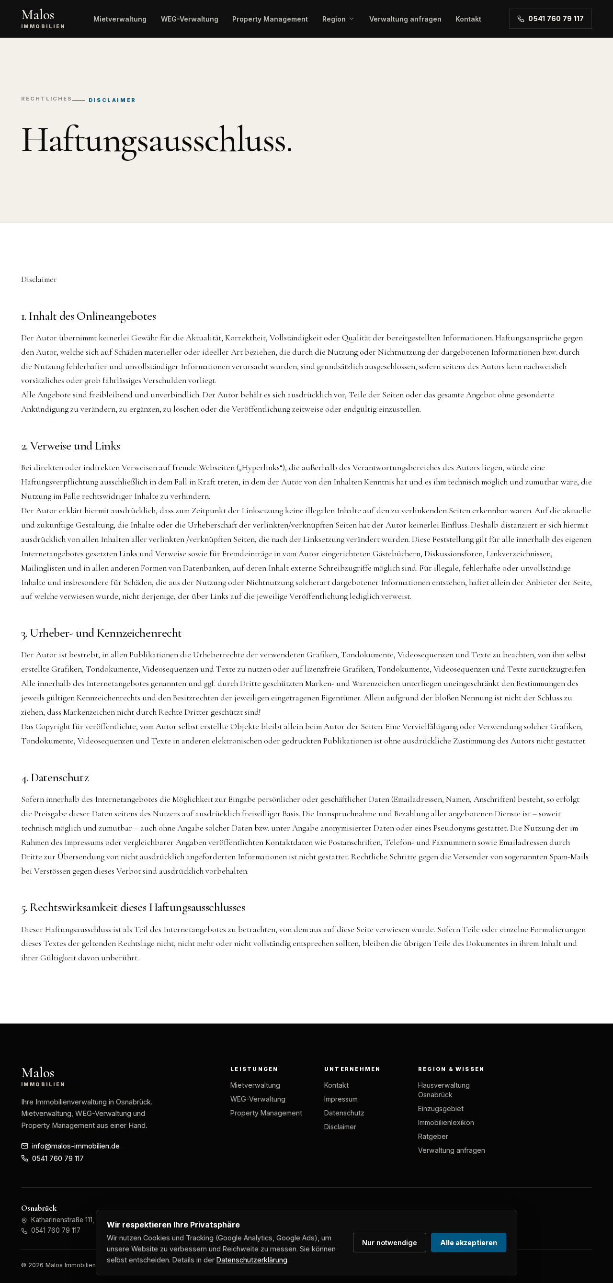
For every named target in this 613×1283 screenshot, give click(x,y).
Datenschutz (344, 1113)
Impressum (341, 1099)
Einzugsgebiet (441, 1108)
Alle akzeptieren (468, 1242)
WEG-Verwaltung (189, 19)
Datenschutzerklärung (251, 1260)
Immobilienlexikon (446, 1122)
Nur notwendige (389, 1242)
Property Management (270, 19)
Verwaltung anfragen (405, 19)
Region (334, 19)
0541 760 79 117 (556, 19)
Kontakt (468, 19)
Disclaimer (340, 1127)
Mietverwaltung (120, 19)
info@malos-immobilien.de (76, 1146)
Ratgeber (433, 1136)
